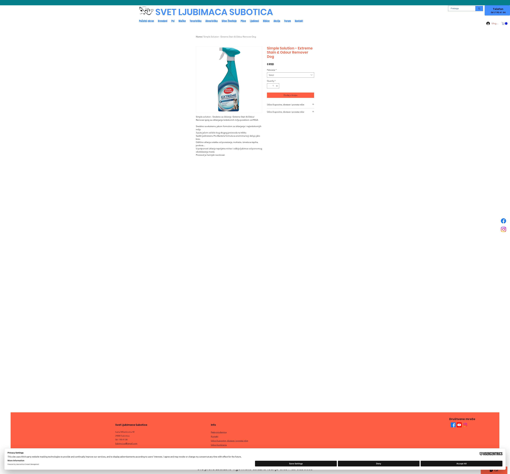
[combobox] (290, 75)
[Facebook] (503, 220)
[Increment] (277, 86)
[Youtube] (459, 424)
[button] (505, 23)
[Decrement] (269, 86)
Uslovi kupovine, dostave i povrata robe (229, 440)
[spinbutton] (273, 86)
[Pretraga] (479, 8)
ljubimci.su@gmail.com (126, 443)
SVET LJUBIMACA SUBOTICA (214, 12)
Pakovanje (272, 70)
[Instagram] (503, 229)
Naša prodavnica (219, 432)
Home (199, 36)
